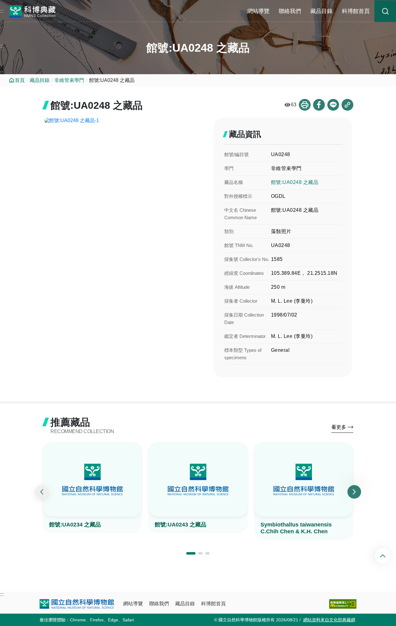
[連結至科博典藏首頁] (32, 10)
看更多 (338, 427)
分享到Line (333, 105)
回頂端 (387, 555)
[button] (191, 553)
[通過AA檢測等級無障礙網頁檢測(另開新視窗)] (342, 604)
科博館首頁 (356, 11)
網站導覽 (258, 11)
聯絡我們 (290, 11)
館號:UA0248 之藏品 (295, 182)
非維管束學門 (69, 80)
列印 (305, 105)
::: (2, 11)
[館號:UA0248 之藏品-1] (124, 120)
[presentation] (42, 492)
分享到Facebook (319, 105)
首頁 (20, 80)
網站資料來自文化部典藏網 (329, 619)
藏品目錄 (321, 11)
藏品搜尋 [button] (385, 11)
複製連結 (347, 105)
